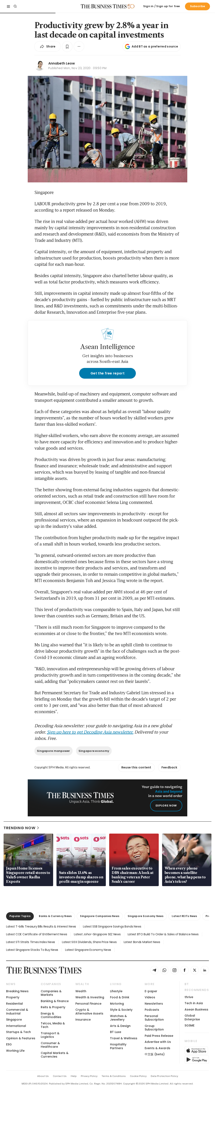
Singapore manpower (53, 751)
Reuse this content (136, 767)
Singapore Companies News (99, 916)
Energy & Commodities (51, 1015)
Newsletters (154, 1003)
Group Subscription (154, 1028)
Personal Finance (88, 1003)
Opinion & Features (20, 1038)
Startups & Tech (18, 1032)
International (16, 1026)
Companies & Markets (51, 993)
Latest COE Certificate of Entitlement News (36, 934)
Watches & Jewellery (118, 1018)
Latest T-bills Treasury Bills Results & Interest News (41, 926)
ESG (9, 1044)
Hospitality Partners (118, 1046)
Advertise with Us (158, 1042)
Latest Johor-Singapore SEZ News (97, 934)
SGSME (189, 1025)
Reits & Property (53, 1007)
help (74, 1076)
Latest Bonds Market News (142, 942)
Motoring (117, 1003)
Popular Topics (19, 916)
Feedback (169, 767)
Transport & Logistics (50, 1035)
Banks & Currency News (55, 916)
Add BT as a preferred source (155, 46)
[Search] (15, 6)
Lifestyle (116, 991)
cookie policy (138, 1076)
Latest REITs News (184, 916)
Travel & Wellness (123, 1038)
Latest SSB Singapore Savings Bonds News (112, 926)
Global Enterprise (192, 1017)
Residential (14, 1003)
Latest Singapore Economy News (88, 950)
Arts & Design (120, 1026)
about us (43, 1076)
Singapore (14, 1019)
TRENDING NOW (19, 827)
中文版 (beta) (155, 1054)
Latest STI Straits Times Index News (30, 942)
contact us (60, 1076)
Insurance (83, 1019)
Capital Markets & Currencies (54, 1055)
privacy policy (89, 1076)
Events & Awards (157, 1048)
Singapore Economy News (145, 916)
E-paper (151, 991)
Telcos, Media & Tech (53, 1025)
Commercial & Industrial (17, 1011)
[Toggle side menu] (8, 6)
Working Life (15, 1051)
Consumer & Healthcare (50, 1045)
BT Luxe (115, 1032)
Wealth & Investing (89, 997)
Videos (150, 997)
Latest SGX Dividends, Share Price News (89, 942)
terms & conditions (114, 1076)
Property (12, 997)
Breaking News (17, 991)
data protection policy (164, 1076)
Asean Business (196, 1009)
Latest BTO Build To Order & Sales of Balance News (163, 934)
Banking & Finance (55, 1001)
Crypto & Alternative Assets (89, 1011)
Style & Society (121, 1010)
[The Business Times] (104, 6)
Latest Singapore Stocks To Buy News (32, 950)
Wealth (80, 991)
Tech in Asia (194, 1003)
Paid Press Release (159, 1036)
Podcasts (152, 1010)
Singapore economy (94, 751)
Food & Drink (119, 997)
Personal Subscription (154, 1018)
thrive (189, 997)
